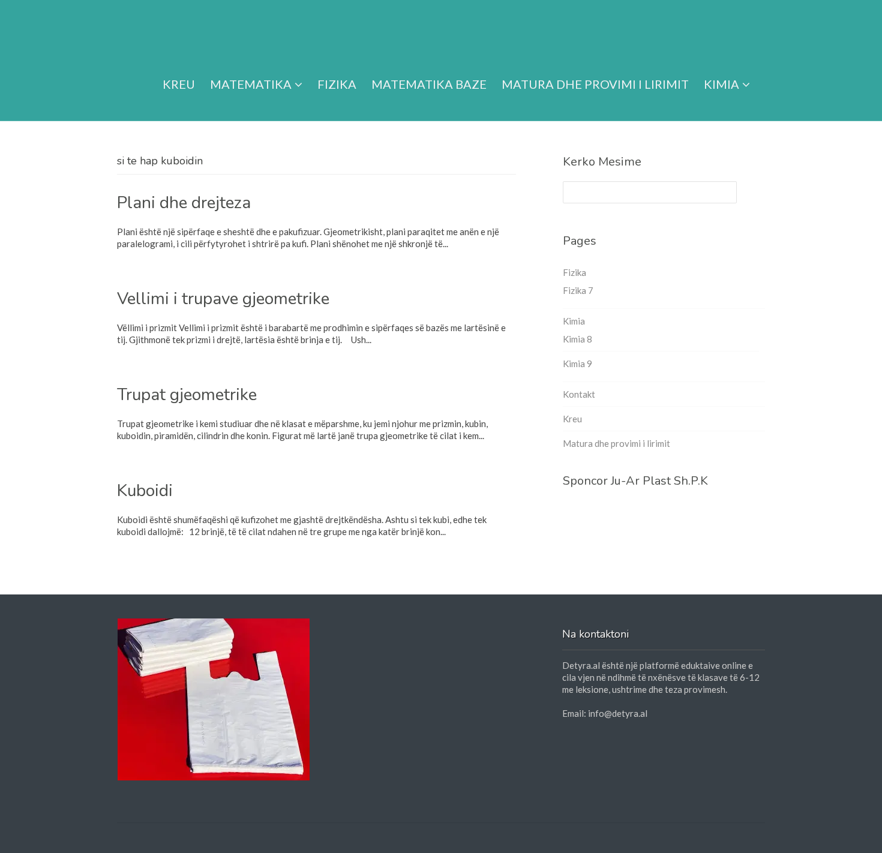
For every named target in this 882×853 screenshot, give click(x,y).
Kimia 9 (577, 363)
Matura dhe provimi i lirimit (595, 84)
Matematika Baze (429, 84)
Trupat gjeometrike (187, 394)
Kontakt (579, 394)
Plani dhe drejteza (184, 202)
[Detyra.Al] (163, 31)
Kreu (179, 84)
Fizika (336, 84)
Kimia (721, 84)
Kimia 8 (577, 339)
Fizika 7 (578, 290)
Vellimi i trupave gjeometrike (223, 298)
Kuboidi (145, 490)
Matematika (251, 84)
